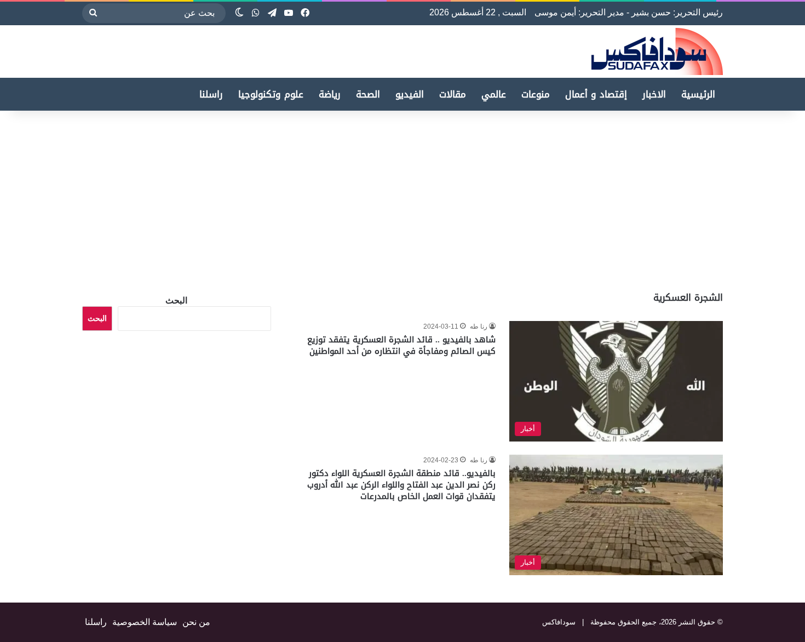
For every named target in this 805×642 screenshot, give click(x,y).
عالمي (493, 94)
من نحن (196, 622)
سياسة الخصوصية (144, 622)
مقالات (452, 94)
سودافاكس (559, 622)
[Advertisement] (713, 198)
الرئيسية (698, 94)
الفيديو (409, 94)
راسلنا (211, 94)
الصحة (368, 94)
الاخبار (654, 94)
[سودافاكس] (657, 51)
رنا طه (478, 326)
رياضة (330, 94)
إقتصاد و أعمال (596, 94)
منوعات (535, 94)
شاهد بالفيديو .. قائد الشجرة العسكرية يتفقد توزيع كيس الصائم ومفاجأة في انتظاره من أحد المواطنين (401, 345)
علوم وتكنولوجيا (270, 94)
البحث (176, 300)
